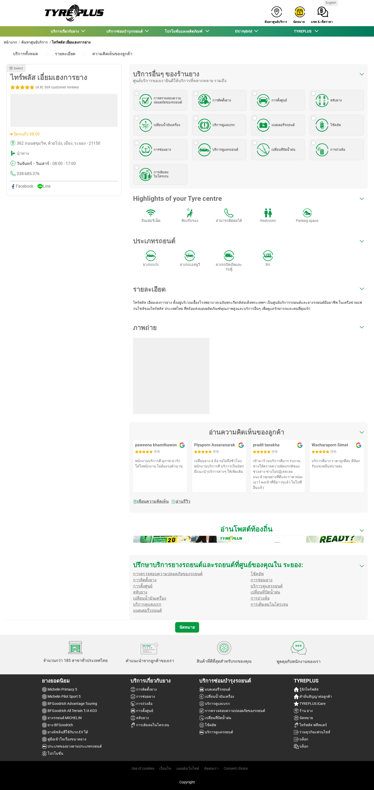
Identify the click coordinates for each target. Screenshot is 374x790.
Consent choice (236, 768)
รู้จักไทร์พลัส (309, 689)
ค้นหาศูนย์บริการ (34, 42)
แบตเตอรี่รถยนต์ (283, 125)
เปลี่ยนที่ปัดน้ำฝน (283, 149)
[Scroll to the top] (360, 779)
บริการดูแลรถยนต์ (225, 149)
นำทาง (23, 153)
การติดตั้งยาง (221, 100)
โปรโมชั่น (55, 753)
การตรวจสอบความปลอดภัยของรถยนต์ (168, 100)
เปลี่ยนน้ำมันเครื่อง (167, 125)
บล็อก (303, 739)
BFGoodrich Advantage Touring (72, 704)
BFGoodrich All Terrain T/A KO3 (72, 711)
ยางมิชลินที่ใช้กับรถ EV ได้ (67, 732)
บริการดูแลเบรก (223, 125)
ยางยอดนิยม (56, 680)
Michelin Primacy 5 (62, 689)
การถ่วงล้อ (337, 149)
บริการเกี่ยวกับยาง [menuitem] (65, 31)
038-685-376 (28, 173)
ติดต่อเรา (211, 768)
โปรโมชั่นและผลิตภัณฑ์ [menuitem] (185, 31)
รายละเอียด (65, 53)
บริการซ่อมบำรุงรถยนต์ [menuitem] (125, 31)
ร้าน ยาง (306, 711)
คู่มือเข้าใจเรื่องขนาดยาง (66, 739)
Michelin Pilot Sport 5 (64, 696)
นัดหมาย (187, 627)
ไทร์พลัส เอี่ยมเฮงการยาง (71, 42)
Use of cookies (143, 768)
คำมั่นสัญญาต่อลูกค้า (315, 696)
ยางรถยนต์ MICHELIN (64, 718)
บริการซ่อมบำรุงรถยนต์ (225, 680)
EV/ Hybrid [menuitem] (244, 31)
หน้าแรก (10, 42)
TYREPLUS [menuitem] (304, 31)
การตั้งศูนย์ (279, 100)
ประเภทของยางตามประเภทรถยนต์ (74, 746)
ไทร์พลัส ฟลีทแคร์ (313, 725)
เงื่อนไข (165, 768)
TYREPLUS (306, 680)
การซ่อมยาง (162, 149)
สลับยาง (336, 100)
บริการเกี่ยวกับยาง (151, 680)
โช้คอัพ (335, 125)
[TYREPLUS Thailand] (73, 13)
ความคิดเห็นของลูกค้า (112, 53)
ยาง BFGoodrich (60, 725)
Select (18, 68)
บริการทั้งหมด (25, 53)
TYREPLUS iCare (312, 704)
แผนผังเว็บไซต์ (187, 768)
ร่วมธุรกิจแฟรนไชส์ (314, 732)
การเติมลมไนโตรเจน (161, 174)
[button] (57, 87)
